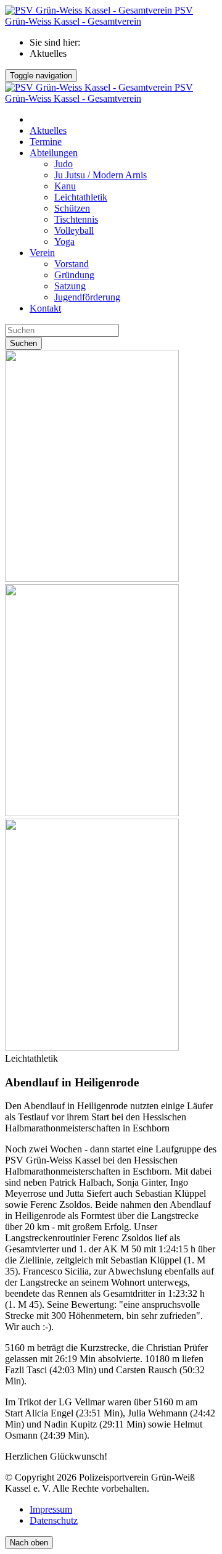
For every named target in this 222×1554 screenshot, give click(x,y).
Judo (63, 164)
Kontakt (45, 308)
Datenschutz (54, 1520)
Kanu (65, 186)
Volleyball (74, 230)
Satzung (70, 286)
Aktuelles (48, 130)
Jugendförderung (87, 297)
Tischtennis (76, 219)
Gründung (74, 275)
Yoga (64, 241)
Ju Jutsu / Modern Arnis (100, 175)
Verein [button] (42, 252)
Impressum (51, 1509)
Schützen (72, 208)
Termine (46, 141)
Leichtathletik (80, 197)
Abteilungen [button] (54, 152)
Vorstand (71, 263)
